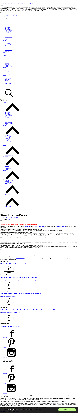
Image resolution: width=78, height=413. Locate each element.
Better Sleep (7, 183)
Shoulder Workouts (9, 33)
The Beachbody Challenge (60, 226)
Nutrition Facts (8, 44)
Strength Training (8, 37)
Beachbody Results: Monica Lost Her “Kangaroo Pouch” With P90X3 (21, 293)
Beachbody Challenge (20, 258)
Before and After (9, 217)
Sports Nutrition (8, 50)
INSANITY (26, 226)
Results (4, 75)
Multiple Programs (17, 217)
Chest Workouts (8, 30)
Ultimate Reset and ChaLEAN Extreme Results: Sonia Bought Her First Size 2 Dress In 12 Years (29, 310)
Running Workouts (9, 38)
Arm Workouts (8, 28)
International (5, 80)
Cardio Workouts (8, 121)
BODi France (7, 84)
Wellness (4, 67)
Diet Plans (7, 63)
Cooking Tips (7, 46)
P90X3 (30, 226)
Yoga (6, 39)
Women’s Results (8, 78)
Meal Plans (7, 49)
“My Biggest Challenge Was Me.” (10, 326)
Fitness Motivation (9, 70)
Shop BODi (2, 16)
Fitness (4, 24)
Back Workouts (8, 29)
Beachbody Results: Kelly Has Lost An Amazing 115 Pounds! (18, 277)
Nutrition (4, 40)
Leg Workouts (8, 32)
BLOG (4, 217)
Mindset (4, 52)
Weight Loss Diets (8, 65)
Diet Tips (7, 64)
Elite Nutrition (8, 51)
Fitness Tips (7, 34)
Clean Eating (7, 45)
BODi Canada (8, 87)
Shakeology (7, 43)
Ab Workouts (7, 27)
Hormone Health (8, 72)
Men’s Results (8, 79)
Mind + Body (7, 71)
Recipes (4, 55)
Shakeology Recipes (9, 58)
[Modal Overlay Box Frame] (39, 410)
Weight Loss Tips (8, 66)
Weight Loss (5, 59)
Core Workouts (8, 31)
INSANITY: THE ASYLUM (39, 226)
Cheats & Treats (8, 139)
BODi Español (8, 83)
